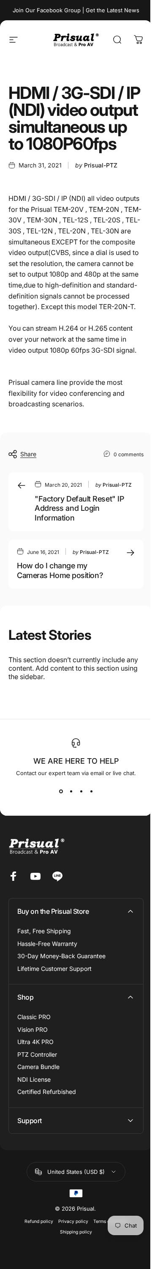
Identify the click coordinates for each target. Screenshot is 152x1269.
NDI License (34, 1079)
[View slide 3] (81, 792)
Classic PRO (34, 1016)
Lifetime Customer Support (54, 968)
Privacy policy (70, 1261)
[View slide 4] (91, 792)
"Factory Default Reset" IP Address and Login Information (79, 508)
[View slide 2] (71, 792)
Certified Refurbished (46, 1091)
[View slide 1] (61, 792)
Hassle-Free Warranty (47, 943)
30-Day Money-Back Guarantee (61, 955)
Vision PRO (32, 1029)
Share (28, 454)
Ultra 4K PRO (35, 1041)
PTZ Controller (37, 1054)
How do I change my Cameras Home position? (60, 570)
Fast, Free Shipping (44, 931)
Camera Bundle (38, 1066)
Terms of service (107, 1261)
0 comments (129, 454)
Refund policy (35, 1261)
